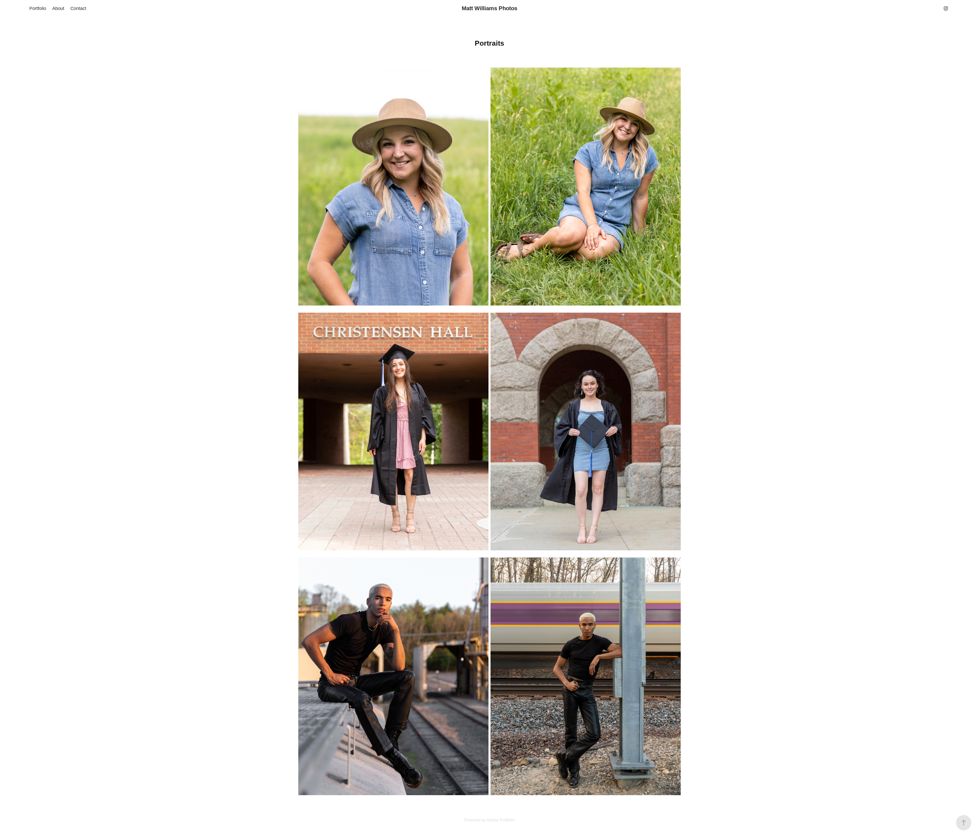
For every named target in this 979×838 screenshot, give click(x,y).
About (58, 8)
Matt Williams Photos (489, 8)
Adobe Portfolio (501, 820)
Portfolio (37, 8)
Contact (78, 8)
